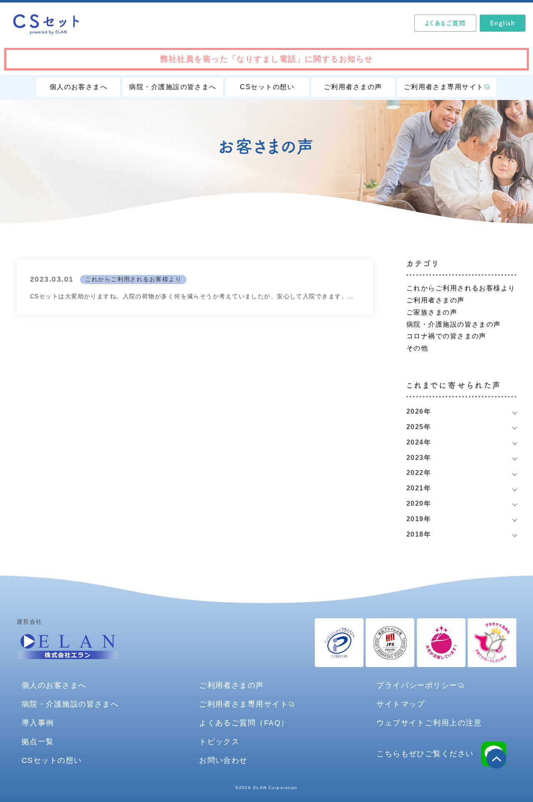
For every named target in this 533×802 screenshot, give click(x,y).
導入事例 (38, 722)
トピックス (219, 741)
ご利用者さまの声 (353, 86)
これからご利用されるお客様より (133, 279)
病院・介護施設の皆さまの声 (453, 324)
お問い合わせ (223, 760)
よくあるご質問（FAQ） (244, 722)
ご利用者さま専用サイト (444, 86)
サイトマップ (400, 704)
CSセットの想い (267, 86)
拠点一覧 (38, 741)
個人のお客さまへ (79, 86)
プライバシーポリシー (416, 685)
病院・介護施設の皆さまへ (172, 86)
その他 (417, 348)
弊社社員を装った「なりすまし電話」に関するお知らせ (266, 59)
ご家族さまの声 (431, 312)
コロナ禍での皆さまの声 (446, 336)
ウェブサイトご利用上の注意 (429, 722)
